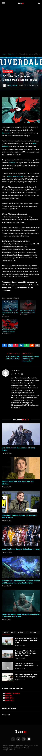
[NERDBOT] (21, 3)
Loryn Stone (13, 85)
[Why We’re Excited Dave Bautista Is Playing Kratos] (21, 434)
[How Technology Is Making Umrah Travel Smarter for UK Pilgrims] (7, 677)
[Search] (39, 3)
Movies (20, 632)
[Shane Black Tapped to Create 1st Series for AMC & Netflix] (21, 502)
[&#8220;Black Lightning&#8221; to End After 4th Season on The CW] (10, 304)
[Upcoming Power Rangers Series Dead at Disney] (21, 535)
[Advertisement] (21, 30)
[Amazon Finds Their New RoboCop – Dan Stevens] (21, 468)
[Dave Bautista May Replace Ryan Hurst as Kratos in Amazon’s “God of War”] (21, 601)
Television (8, 71)
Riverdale (12, 163)
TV (26, 632)
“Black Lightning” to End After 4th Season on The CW (10, 313)
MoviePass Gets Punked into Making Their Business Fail (31, 359)
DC (8, 130)
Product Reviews (12, 693)
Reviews (33, 632)
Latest (6, 632)
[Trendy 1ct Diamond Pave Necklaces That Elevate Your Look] (7, 666)
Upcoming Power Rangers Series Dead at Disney (21, 549)
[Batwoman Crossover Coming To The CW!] (10, 324)
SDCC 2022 (9, 700)
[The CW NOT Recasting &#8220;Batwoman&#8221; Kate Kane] (28, 304)
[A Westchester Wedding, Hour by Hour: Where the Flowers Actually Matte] (7, 641)
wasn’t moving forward (15, 176)
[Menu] (3, 3)
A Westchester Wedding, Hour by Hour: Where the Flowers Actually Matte (26, 640)
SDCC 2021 (9, 698)
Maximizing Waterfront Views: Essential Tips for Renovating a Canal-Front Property (25, 653)
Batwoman (5, 133)
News (13, 632)
